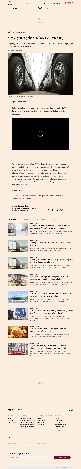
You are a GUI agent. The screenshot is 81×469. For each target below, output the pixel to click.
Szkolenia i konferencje (15, 438)
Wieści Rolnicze (60, 429)
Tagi (53, 219)
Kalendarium (25, 443)
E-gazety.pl (58, 420)
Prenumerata (41, 422)
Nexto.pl (57, 422)
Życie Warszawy (60, 431)
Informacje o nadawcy (27, 424)
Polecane (26, 219)
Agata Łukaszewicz (19, 102)
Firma (16, 195)
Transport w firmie (28, 195)
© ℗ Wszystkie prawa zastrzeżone (24, 208)
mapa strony (12, 443)
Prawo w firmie (21, 32)
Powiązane (12, 219)
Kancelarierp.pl (59, 427)
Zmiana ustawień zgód (27, 420)
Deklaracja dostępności (27, 427)
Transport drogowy (45, 195)
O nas (9, 418)
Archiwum (40, 424)
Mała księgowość (60, 424)
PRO (46, 8)
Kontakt (10, 420)
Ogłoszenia (41, 420)
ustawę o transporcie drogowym (36, 108)
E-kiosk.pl (58, 418)
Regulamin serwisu (26, 422)
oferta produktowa (40, 443)
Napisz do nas (12, 422)
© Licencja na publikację (20, 206)
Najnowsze (40, 219)
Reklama (40, 418)
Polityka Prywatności (26, 418)
